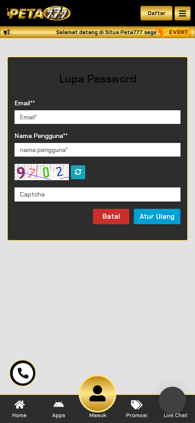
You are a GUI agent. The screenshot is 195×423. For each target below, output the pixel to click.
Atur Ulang (157, 216)
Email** (25, 103)
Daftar (157, 13)
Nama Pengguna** (41, 136)
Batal (111, 216)
